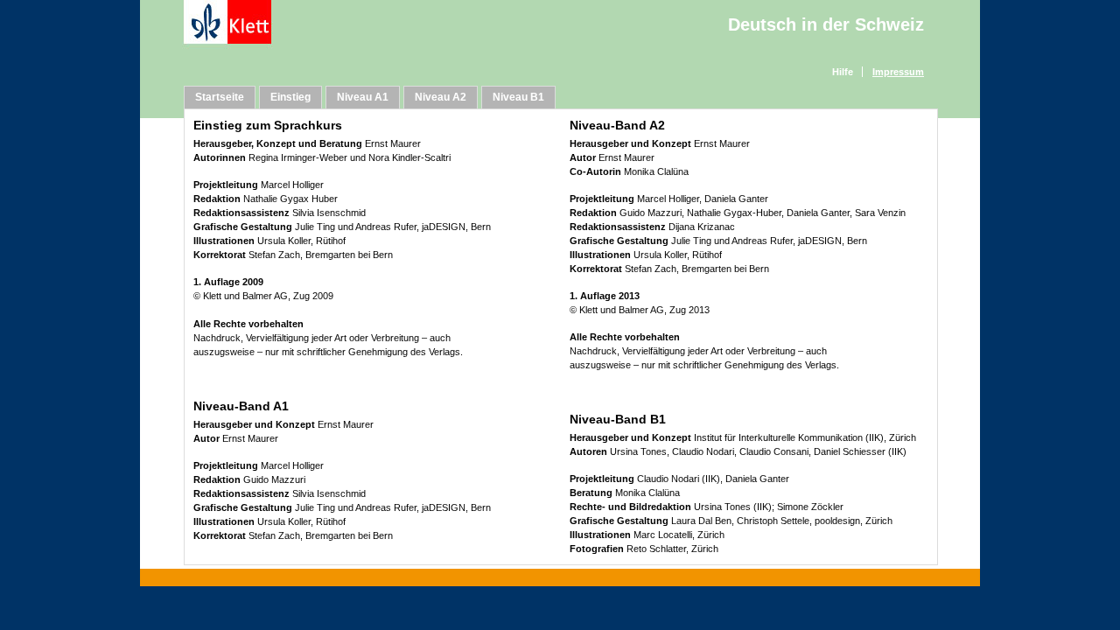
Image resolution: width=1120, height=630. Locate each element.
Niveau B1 (518, 97)
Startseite (219, 97)
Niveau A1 (362, 97)
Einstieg (290, 97)
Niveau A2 (440, 97)
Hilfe (842, 71)
